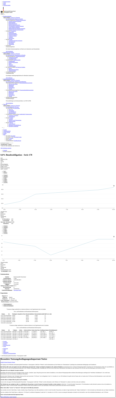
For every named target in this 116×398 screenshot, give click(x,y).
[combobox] (7, 143)
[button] (7, 16)
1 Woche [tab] (5, 175)
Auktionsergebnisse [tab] (7, 304)
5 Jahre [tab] (5, 181)
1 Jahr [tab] (5, 178)
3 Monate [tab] (5, 176)
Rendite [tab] (5, 172)
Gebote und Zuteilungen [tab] (8, 305)
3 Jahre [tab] (5, 179)
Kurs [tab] (5, 171)
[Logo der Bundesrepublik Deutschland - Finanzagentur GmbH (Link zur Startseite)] (8, 12)
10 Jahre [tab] (5, 182)
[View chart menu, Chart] (114, 186)
